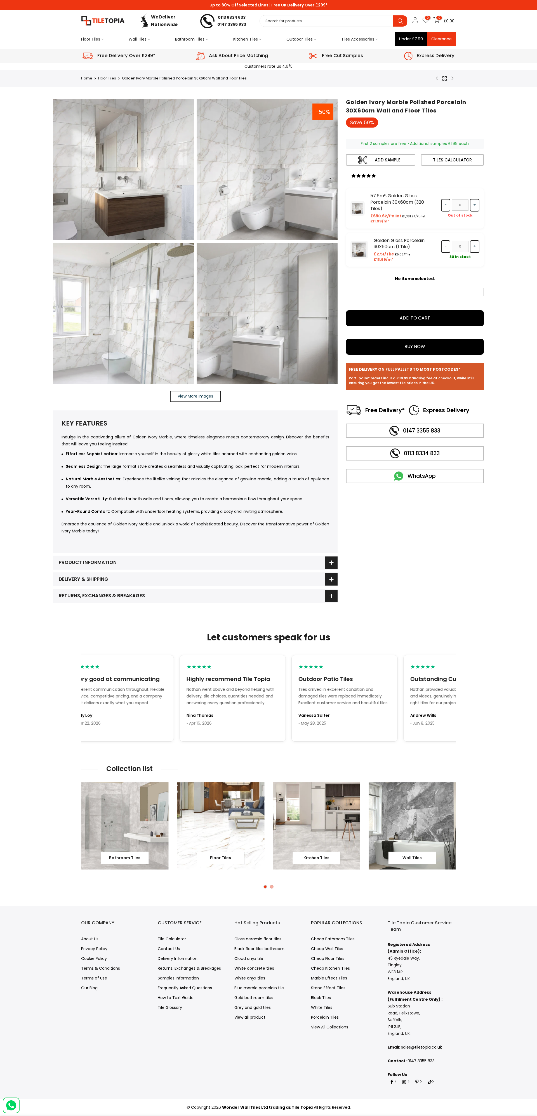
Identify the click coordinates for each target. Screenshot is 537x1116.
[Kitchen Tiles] (316, 826)
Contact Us (169, 948)
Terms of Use (94, 978)
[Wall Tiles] (412, 826)
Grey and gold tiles (252, 1007)
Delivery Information (177, 958)
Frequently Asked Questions (185, 988)
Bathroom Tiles (189, 39)
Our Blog (89, 988)
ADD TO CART (415, 318)
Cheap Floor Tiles (327, 958)
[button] (364, 175)
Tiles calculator (452, 160)
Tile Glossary (170, 1007)
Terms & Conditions (100, 968)
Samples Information (178, 978)
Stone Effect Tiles (328, 988)
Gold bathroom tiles (253, 997)
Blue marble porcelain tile (259, 988)
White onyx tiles (249, 978)
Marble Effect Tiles (329, 978)
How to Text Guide (176, 997)
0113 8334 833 (232, 17)
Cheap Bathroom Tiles (333, 939)
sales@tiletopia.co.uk (421, 1047)
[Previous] (82, 842)
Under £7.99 (411, 39)
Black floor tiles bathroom (259, 948)
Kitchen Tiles (245, 39)
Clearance (441, 39)
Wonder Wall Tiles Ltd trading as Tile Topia (267, 1107)
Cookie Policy (94, 958)
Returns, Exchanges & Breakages (189, 968)
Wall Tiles (138, 39)
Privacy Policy (94, 948)
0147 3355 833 (231, 24)
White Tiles (321, 1007)
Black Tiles (321, 997)
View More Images (195, 396)
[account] (415, 21)
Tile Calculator (172, 939)
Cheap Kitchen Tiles (330, 968)
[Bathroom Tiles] (125, 826)
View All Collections (329, 1027)
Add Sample (388, 160)
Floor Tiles (90, 39)
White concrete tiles (254, 968)
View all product (249, 1017)
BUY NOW (414, 346)
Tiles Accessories (357, 39)
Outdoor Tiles (299, 39)
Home (86, 78)
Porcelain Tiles (325, 1017)
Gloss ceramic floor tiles (257, 939)
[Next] (454, 842)
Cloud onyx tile (248, 958)
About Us (89, 939)
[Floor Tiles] (221, 826)
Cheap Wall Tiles (327, 948)
